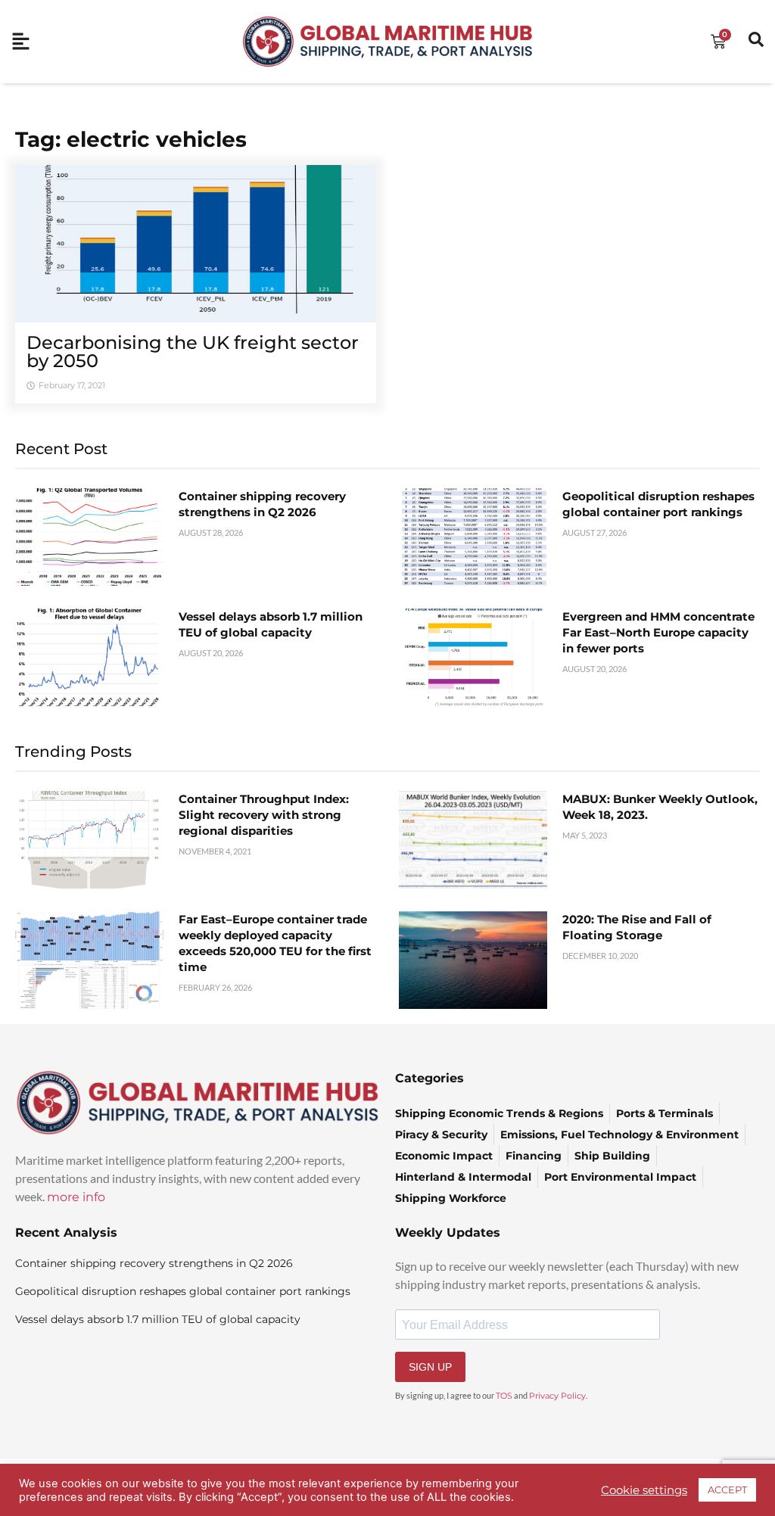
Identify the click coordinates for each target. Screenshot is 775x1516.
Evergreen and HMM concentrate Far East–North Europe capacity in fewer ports (658, 632)
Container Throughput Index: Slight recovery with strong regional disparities (264, 815)
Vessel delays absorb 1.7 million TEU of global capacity (157, 1319)
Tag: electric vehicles (131, 139)
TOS (504, 1395)
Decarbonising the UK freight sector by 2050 (192, 352)
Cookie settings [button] (644, 1490)
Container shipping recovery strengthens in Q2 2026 (154, 1263)
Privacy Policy (557, 1395)
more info (76, 1197)
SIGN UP (430, 1367)
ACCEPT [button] (727, 1489)
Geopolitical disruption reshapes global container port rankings (182, 1291)
